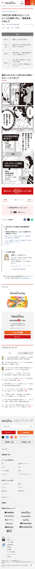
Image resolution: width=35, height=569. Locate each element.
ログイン (18, 337)
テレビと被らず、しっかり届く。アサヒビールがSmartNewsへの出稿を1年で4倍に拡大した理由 (17, 374)
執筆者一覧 (21, 491)
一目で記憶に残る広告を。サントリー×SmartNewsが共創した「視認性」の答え (18, 363)
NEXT (29, 199)
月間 (25, 353)
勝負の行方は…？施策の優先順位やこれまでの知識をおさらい (22, 53)
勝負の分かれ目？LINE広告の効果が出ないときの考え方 (21, 45)
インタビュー (5, 484)
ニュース (4, 449)
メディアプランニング (24, 474)
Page (6, 39)
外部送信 (9, 556)
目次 (17, 34)
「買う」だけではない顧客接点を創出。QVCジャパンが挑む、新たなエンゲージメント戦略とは (18, 406)
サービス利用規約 (11, 552)
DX (2, 463)
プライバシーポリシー (12, 554)
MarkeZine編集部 (13, 24)
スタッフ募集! (10, 542)
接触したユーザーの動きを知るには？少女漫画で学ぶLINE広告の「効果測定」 (18, 237)
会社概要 (9, 549)
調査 (19, 484)
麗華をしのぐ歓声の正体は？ (20, 39)
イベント (4, 497)
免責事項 (9, 547)
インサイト (5, 474)
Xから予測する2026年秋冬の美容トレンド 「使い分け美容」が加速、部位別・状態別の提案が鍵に (18, 400)
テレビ (3, 467)
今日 (10, 353)
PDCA (8, 27)
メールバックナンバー (18, 328)
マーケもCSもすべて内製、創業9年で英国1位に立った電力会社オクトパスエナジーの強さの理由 (18, 368)
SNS (19, 470)
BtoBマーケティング (23, 463)
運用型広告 (17, 27)
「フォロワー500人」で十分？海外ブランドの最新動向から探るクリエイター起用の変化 (18, 390)
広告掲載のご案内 (9, 442)
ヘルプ (8, 537)
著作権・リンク (10, 540)
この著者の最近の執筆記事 (18, 269)
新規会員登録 (18, 332)
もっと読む (6, 244)
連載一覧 (4, 491)
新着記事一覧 (6, 455)
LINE (12, 27)
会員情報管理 (10, 544)
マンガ (3, 27)
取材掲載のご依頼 (26, 442)
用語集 (4, 503)
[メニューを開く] (2, 2)
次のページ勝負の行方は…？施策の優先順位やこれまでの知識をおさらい (17, 191)
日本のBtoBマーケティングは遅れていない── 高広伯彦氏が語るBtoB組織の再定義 (18, 384)
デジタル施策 (5, 470)
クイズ (20, 487)
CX (19, 467)
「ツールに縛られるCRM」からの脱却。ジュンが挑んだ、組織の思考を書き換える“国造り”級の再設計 (18, 358)
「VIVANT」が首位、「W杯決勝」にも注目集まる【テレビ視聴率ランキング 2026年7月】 (17, 395)
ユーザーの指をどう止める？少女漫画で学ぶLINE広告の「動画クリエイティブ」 (18, 241)
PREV (5, 199)
